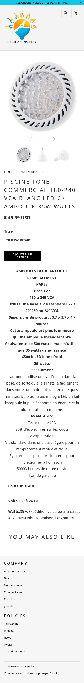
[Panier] (75, 13)
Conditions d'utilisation (18, 651)
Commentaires (13, 592)
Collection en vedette (24, 172)
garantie (9, 606)
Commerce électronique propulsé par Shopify (31, 673)
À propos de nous (14, 571)
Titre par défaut (18, 240)
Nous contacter (13, 585)
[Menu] (56, 13)
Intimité (9, 631)
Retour (8, 637)
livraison (9, 644)
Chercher (9, 599)
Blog (6, 578)
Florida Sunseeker (24, 666)
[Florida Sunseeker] (22, 28)
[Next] (52, 138)
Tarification (11, 624)
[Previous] (31, 138)
